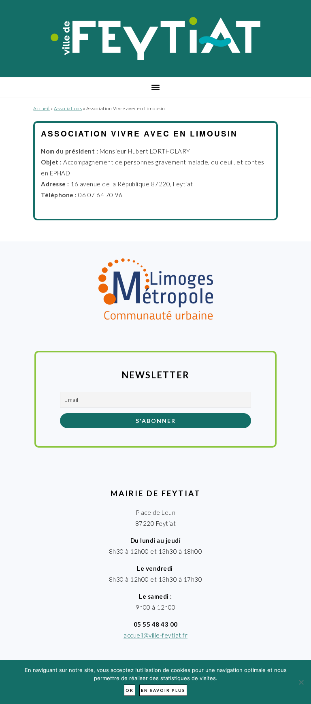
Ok (130, 690)
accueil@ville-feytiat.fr (155, 635)
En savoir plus (163, 690)
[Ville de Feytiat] (156, 57)
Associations (68, 108)
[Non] (301, 682)
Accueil (41, 108)
